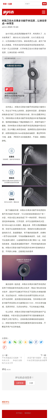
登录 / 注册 (7, 3)
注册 (31, 383)
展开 (43, 12)
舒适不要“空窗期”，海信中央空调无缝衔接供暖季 (37, 359)
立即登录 (20, 383)
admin (5, 27)
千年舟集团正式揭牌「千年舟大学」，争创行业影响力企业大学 (12, 360)
